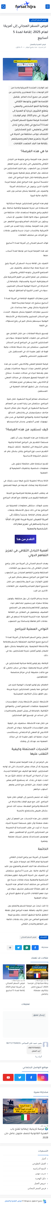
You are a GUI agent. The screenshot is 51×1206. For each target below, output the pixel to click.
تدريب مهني (40, 1173)
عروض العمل (40, 1183)
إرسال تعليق (38, 1015)
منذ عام (43, 1126)
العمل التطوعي (39, 1163)
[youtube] (8, 1077)
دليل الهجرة (40, 1178)
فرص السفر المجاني (28, 937)
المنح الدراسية (39, 1168)
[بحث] (3, 6)
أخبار (44, 1158)
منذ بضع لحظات (40, 980)
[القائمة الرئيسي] (47, 6)
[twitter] (19, 1077)
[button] (35, 947)
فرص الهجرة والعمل (13, 1201)
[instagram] (42, 1077)
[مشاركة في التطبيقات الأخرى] (10, 947)
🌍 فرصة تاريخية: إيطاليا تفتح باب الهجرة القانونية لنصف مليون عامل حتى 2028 (26, 1133)
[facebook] (31, 1077)
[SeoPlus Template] (44, 1201)
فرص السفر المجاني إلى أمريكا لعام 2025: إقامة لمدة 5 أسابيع (15, 987)
